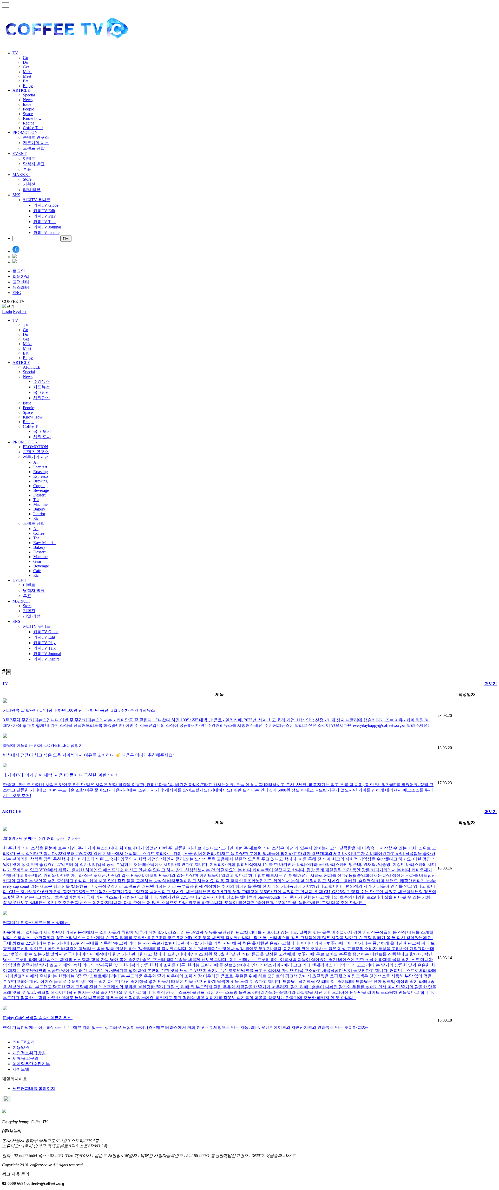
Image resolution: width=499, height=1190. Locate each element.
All (35, 462)
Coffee (38, 533)
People (28, 109)
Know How (33, 417)
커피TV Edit (44, 210)
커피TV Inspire (46, 232)
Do (25, 62)
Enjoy (28, 85)
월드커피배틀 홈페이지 (33, 1088)
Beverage (41, 490)
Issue (27, 104)
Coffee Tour (33, 128)
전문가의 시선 (36, 143)
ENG (16, 292)
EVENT (19, 153)
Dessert (39, 495)
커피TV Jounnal (47, 227)
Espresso (40, 476)
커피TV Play (44, 216)
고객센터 (20, 282)
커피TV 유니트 (36, 200)
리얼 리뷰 (32, 189)
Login (7, 311)
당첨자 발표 (34, 164)
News (27, 99)
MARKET (21, 174)
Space (28, 114)
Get (26, 67)
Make (27, 71)
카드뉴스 (41, 387)
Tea (36, 500)
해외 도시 (42, 437)
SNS (16, 195)
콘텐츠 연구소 (36, 137)
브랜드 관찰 (34, 148)
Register (20, 311)
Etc (36, 518)
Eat (25, 81)
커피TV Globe (45, 205)
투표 (27, 169)
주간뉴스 (41, 381)
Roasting (40, 471)
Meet (27, 76)
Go (25, 57)
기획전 (29, 184)
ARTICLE (21, 90)
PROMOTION (25, 132)
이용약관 (20, 1047)
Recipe (28, 123)
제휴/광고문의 (25, 1058)
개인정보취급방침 (29, 1053)
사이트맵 (20, 1069)
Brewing (40, 481)
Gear (37, 561)
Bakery (39, 509)
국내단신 (41, 392)
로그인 (18, 271)
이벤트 (29, 158)
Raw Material (44, 542)
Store (27, 179)
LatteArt (40, 467)
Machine (40, 504)
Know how (32, 118)
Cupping (40, 485)
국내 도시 (42, 431)
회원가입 (20, 276)
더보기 (490, 683)
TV (15, 53)
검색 (66, 238)
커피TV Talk (44, 221)
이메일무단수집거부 (31, 1064)
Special (29, 95)
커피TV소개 (23, 1042)
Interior (39, 514)
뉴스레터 (20, 287)
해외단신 (41, 398)
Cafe (37, 570)
